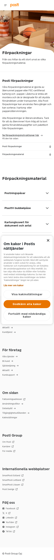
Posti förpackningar (12, 146)
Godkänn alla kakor (27, 304)
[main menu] (5, 5)
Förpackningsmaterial (13, 154)
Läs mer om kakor (14, 285)
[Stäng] (48, 240)
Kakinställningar (9, 417)
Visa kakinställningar (27, 294)
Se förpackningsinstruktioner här (20, 135)
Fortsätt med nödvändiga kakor (27, 315)
